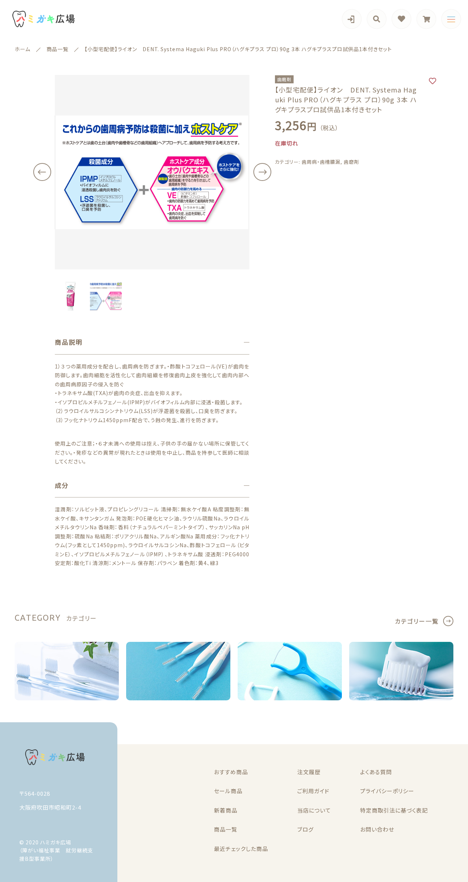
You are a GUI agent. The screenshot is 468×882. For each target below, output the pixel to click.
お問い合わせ (377, 829)
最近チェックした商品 (241, 848)
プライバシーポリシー (387, 791)
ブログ (305, 829)
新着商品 (225, 810)
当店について (314, 810)
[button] (42, 172)
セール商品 (228, 791)
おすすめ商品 (231, 772)
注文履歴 (309, 772)
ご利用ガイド (313, 791)
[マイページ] (351, 19)
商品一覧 (225, 829)
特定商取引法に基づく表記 (394, 810)
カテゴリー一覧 (417, 621)
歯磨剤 (351, 162)
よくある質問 (376, 772)
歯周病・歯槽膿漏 (321, 162)
